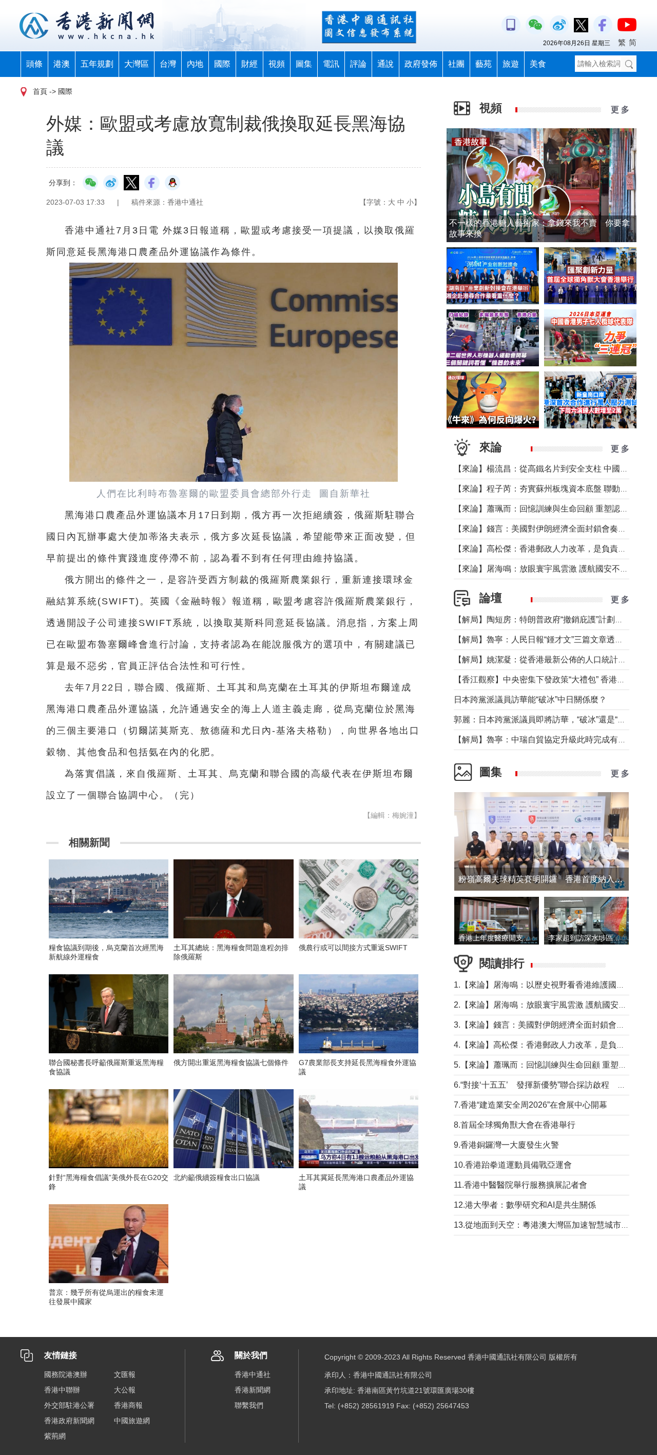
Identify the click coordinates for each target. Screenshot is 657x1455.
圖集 (304, 64)
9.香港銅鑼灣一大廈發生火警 (506, 1145)
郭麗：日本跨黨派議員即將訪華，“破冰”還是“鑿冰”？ (549, 719)
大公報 (125, 1390)
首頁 (40, 91)
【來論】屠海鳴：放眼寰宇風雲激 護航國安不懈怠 (545, 568)
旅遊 (511, 64)
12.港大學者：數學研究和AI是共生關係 (525, 1205)
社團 (456, 64)
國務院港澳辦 (65, 1374)
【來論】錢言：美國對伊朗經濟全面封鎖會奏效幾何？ (552, 528)
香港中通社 (252, 1374)
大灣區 (136, 64)
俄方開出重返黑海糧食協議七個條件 (230, 1062)
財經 (249, 64)
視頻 (276, 64)
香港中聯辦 (62, 1390)
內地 (195, 64)
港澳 (61, 64)
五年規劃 (97, 64)
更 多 (620, 109)
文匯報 (125, 1374)
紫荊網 (55, 1436)
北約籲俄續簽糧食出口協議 (216, 1177)
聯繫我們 (249, 1405)
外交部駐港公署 (69, 1405)
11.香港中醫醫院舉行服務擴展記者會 (520, 1185)
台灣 (168, 64)
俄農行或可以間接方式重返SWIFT (353, 947)
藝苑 (483, 64)
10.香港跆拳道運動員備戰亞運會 (513, 1165)
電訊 (331, 64)
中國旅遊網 (132, 1421)
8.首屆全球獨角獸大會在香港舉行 (514, 1124)
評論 (358, 64)
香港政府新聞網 (69, 1421)
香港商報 (128, 1405)
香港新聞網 (252, 1390)
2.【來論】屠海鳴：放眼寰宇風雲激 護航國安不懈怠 (548, 1004)
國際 (222, 64)
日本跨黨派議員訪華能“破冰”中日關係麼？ (530, 699)
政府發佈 (420, 64)
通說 (385, 64)
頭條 (34, 64)
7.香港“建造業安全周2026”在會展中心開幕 (530, 1104)
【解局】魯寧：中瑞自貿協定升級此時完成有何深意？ (552, 739)
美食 (538, 64)
